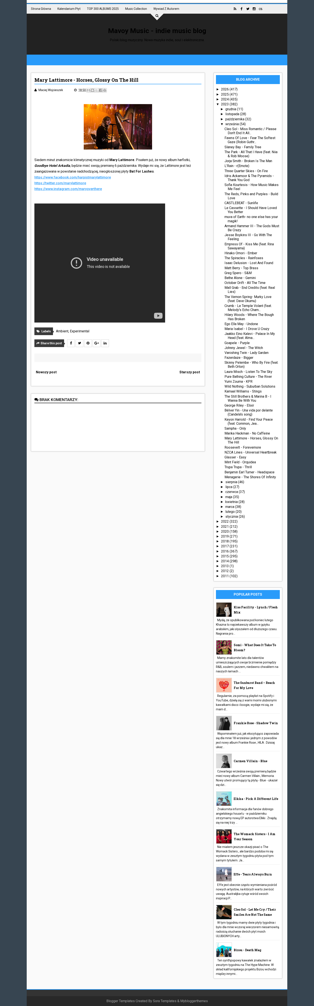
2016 (225, 551)
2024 (225, 99)
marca (230, 507)
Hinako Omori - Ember (240, 253)
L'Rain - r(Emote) (236, 166)
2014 (225, 561)
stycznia (232, 517)
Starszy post (189, 372)
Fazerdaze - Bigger (238, 358)
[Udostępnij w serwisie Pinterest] (105, 90)
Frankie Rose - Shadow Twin (256, 723)
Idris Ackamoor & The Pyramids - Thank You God (249, 178)
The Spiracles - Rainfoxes (243, 258)
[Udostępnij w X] (96, 90)
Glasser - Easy (235, 457)
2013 (225, 566)
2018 (225, 541)
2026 (225, 89)
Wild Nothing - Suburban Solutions (249, 386)
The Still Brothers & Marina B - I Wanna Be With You (247, 398)
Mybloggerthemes (194, 1001)
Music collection (136, 8)
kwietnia (232, 502)
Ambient (62, 331)
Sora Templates (164, 1001)
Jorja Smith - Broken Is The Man (248, 161)
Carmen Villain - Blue (250, 761)
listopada (232, 114)
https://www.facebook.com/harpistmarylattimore (72, 177)
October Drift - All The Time (245, 283)
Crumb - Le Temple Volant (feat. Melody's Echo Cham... (248, 308)
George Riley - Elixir (239, 405)
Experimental (79, 331)
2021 (225, 527)
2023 (225, 104)
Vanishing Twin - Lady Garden (246, 353)
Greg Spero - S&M (238, 273)
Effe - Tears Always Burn (253, 874)
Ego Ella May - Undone (241, 324)
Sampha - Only (235, 428)
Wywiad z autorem (166, 8)
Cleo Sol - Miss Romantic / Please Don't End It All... (250, 131)
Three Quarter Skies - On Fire (246, 171)
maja (229, 497)
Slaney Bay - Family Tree (242, 147)
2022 (225, 521)
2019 (225, 536)
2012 (225, 571)
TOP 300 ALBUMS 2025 (103, 8)
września (232, 124)
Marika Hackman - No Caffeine (247, 433)
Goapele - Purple (237, 343)
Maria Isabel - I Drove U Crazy (246, 329)
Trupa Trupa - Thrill (238, 467)
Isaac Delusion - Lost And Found (248, 263)
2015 (225, 556)
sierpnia (231, 482)
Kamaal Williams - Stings (243, 391)
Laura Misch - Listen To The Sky (248, 372)
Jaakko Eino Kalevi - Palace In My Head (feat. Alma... (249, 336)
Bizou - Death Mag (247, 950)
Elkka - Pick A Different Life (256, 799)
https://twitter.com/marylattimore (60, 183)
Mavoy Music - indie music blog (157, 31)
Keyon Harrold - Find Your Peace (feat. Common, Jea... (248, 421)
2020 (225, 531)
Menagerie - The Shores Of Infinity (250, 477)
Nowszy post (46, 372)
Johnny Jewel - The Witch (243, 348)
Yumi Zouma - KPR (238, 381)
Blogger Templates (120, 1001)
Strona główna (41, 8)
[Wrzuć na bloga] (92, 90)
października (235, 119)
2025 (225, 94)
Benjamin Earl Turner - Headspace (249, 472)
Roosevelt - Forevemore (242, 447)
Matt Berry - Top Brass (241, 268)
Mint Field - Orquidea (240, 462)
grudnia (231, 109)
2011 (225, 576)
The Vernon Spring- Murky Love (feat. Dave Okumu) (247, 299)
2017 (225, 546)
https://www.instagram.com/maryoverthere (68, 189)
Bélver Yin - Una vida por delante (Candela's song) (248, 412)
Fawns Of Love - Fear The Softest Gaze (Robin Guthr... (249, 140)
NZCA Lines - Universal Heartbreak (250, 452)
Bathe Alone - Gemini (240, 278)
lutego (230, 512)
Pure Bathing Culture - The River (248, 377)
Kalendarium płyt (69, 8)
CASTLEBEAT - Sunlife (241, 203)
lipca (229, 487)
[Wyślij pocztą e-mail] (88, 90)
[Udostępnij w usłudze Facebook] (100, 90)
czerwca (232, 492)
